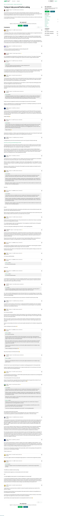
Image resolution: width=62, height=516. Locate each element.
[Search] (48, 1)
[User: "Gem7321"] (5, 10)
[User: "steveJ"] (5, 108)
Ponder (7, 384)
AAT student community (51, 31)
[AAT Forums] (7, 1)
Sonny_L (7, 170)
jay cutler (7, 53)
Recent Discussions (48, 16)
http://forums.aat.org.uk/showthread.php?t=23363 (12, 142)
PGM (7, 60)
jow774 (7, 371)
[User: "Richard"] (5, 30)
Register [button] (25, 25)
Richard (6, 94)
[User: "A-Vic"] (5, 191)
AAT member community (51, 33)
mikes (7, 75)
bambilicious (8, 229)
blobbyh (7, 137)
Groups (46, 25)
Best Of (46, 24)
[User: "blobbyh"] (5, 138)
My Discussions (47, 20)
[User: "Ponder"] (5, 385)
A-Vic (7, 190)
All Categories (47, 15)
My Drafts (51, 21)
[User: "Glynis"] (5, 46)
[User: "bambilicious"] (5, 230)
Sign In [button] (20, 25)
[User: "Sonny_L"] (5, 171)
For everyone (51, 35)
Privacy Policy (2, 515)
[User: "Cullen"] (5, 156)
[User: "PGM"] (5, 61)
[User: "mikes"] (5, 76)
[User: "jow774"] (5, 372)
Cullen (7, 155)
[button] (41, 7)
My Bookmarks (51, 19)
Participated (46, 26)
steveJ (6, 122)
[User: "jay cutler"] (5, 54)
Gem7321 (7, 9)
